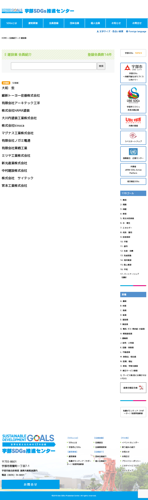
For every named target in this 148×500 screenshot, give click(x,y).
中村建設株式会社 (14, 170)
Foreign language (137, 31)
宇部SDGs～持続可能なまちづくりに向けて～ (133, 76)
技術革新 (126, 237)
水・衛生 (126, 223)
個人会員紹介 (101, 461)
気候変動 (127, 255)
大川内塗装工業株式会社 (19, 118)
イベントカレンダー (130, 442)
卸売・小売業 (128, 343)
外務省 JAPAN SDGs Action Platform (133, 169)
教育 (124, 213)
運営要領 (33, 23)
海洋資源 (127, 260)
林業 (124, 305)
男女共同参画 (128, 218)
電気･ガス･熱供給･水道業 (134, 329)
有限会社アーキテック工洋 (21, 103)
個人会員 (95, 23)
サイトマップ (127, 470)
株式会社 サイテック (18, 178)
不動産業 (126, 352)
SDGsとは (12, 23)
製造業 (125, 324)
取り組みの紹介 (128, 447)
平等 (126, 241)
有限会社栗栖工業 (14, 148)
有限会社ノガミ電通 (16, 140)
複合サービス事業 (130, 370)
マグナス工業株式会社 (18, 133)
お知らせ (116, 23)
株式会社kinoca (13, 125)
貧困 (124, 200)
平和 (126, 269)
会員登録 (53, 23)
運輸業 (125, 338)
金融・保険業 (128, 347)
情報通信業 (127, 333)
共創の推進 (133, 125)
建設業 (125, 319)
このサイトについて (130, 465)
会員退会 (99, 442)
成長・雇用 (127, 232)
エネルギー (127, 227)
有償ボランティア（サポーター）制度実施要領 (133, 412)
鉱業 (124, 315)
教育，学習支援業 (130, 366)
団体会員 (74, 23)
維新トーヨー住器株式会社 (21, 95)
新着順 (6, 83)
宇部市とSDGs (75, 447)
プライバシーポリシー (131, 461)
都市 (126, 246)
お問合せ (137, 23)
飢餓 (124, 204)
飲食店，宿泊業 (129, 356)
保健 (124, 209)
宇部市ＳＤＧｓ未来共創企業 (133, 108)
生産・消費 (128, 251)
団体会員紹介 (101, 456)
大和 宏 (8, 88)
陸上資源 (127, 264)
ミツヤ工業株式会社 (16, 155)
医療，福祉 (127, 361)
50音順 (15, 83)
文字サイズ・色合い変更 (111, 31)
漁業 (124, 310)
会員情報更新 (101, 447)
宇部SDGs (133, 53)
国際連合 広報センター (133, 158)
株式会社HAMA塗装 (16, 110)
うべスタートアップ (133, 141)
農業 (124, 301)
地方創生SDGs (133, 181)
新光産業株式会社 (14, 163)
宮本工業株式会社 (14, 185)
